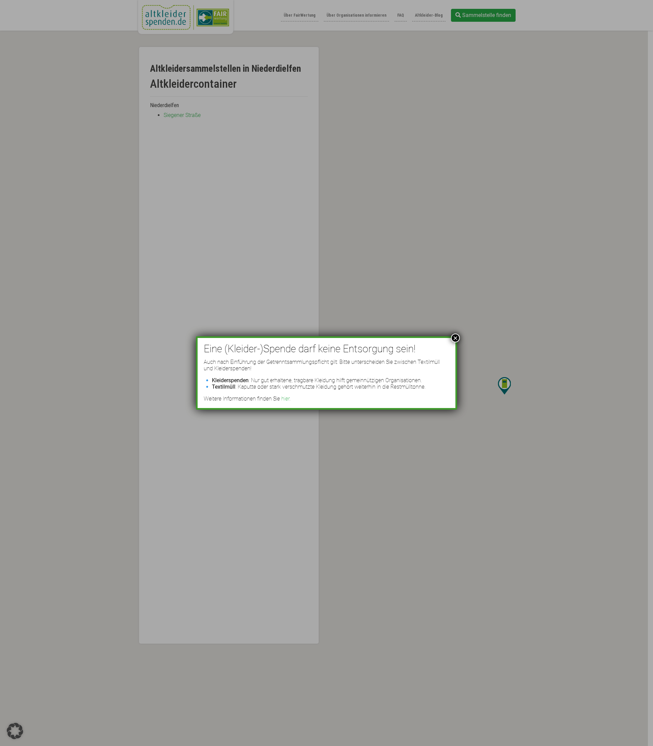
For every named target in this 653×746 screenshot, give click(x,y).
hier (285, 398)
